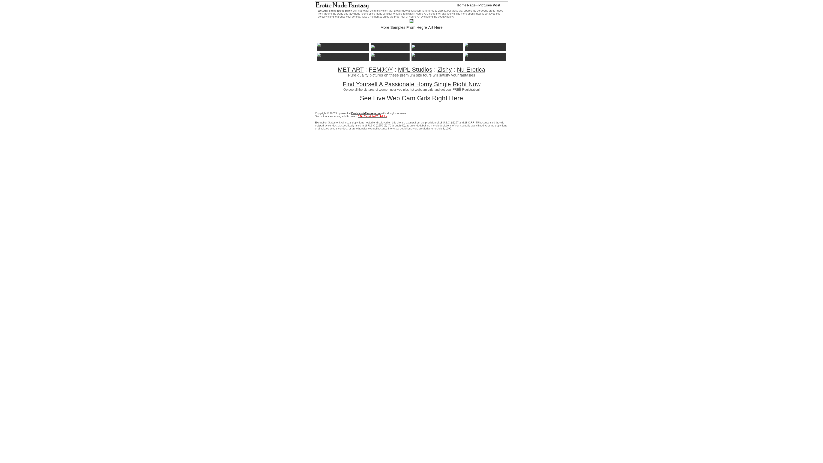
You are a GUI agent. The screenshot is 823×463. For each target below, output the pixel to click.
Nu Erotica (471, 69)
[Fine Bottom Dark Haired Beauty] (485, 59)
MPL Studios (415, 69)
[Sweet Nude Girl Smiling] (432, 47)
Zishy (444, 69)
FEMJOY (381, 69)
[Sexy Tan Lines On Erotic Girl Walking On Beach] (343, 59)
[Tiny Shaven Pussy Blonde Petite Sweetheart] (437, 59)
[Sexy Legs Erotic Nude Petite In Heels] (343, 49)
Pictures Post (489, 5)
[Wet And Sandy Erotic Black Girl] (411, 22)
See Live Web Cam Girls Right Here (411, 98)
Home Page (466, 5)
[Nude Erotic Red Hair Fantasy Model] (485, 49)
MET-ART (350, 69)
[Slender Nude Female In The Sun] (390, 59)
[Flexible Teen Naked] (388, 47)
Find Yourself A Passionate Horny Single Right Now (412, 84)
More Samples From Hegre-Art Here (411, 27)
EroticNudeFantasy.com (366, 113)
